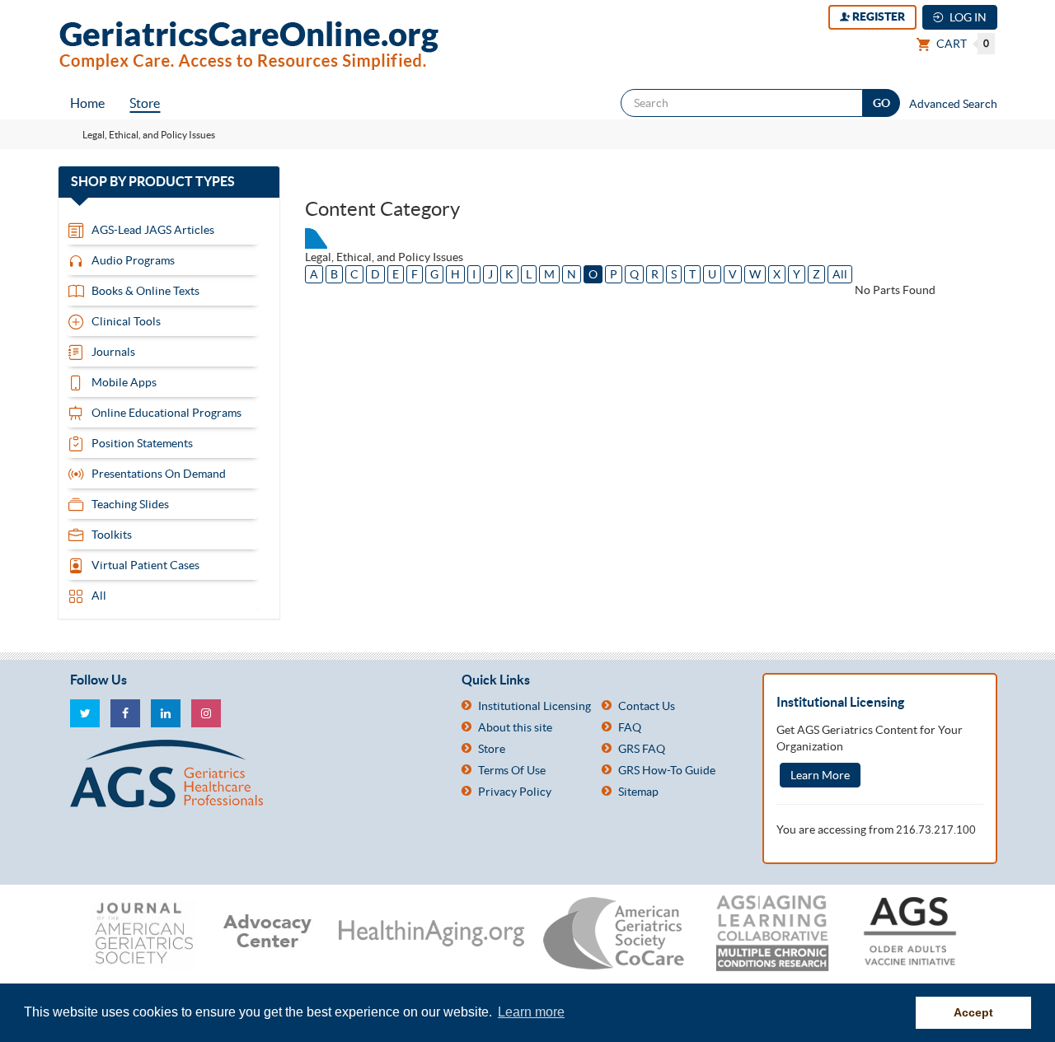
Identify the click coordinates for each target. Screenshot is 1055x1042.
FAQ (629, 727)
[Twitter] (85, 713)
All (839, 274)
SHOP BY (168, 182)
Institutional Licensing (534, 706)
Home (87, 103)
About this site (515, 727)
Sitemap (638, 791)
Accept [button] (973, 1012)
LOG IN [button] (967, 17)
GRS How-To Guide (666, 770)
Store (144, 103)
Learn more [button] (531, 1012)
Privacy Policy (514, 791)
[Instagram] (206, 713)
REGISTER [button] (877, 16)
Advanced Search (953, 103)
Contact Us (646, 706)
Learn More (820, 775)
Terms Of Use (512, 770)
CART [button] (961, 43)
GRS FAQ (641, 748)
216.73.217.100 (936, 830)
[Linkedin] (166, 713)
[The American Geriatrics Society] (253, 773)
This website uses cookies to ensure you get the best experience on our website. (259, 1012)
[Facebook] (125, 713)
